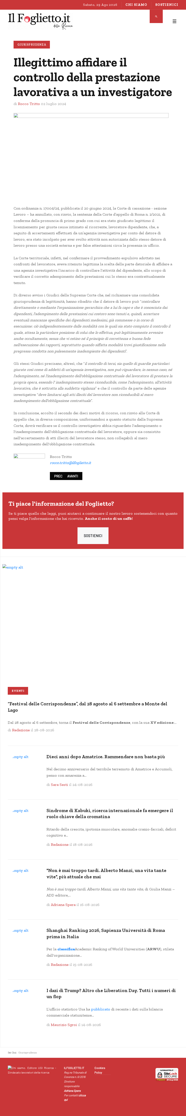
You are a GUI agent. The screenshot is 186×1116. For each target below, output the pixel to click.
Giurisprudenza (31, 44)
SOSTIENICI (93, 535)
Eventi (18, 690)
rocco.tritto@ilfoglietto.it (70, 462)
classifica (66, 949)
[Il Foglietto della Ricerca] (40, 21)
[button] (174, 21)
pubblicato (100, 1009)
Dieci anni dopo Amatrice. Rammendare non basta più (105, 756)
